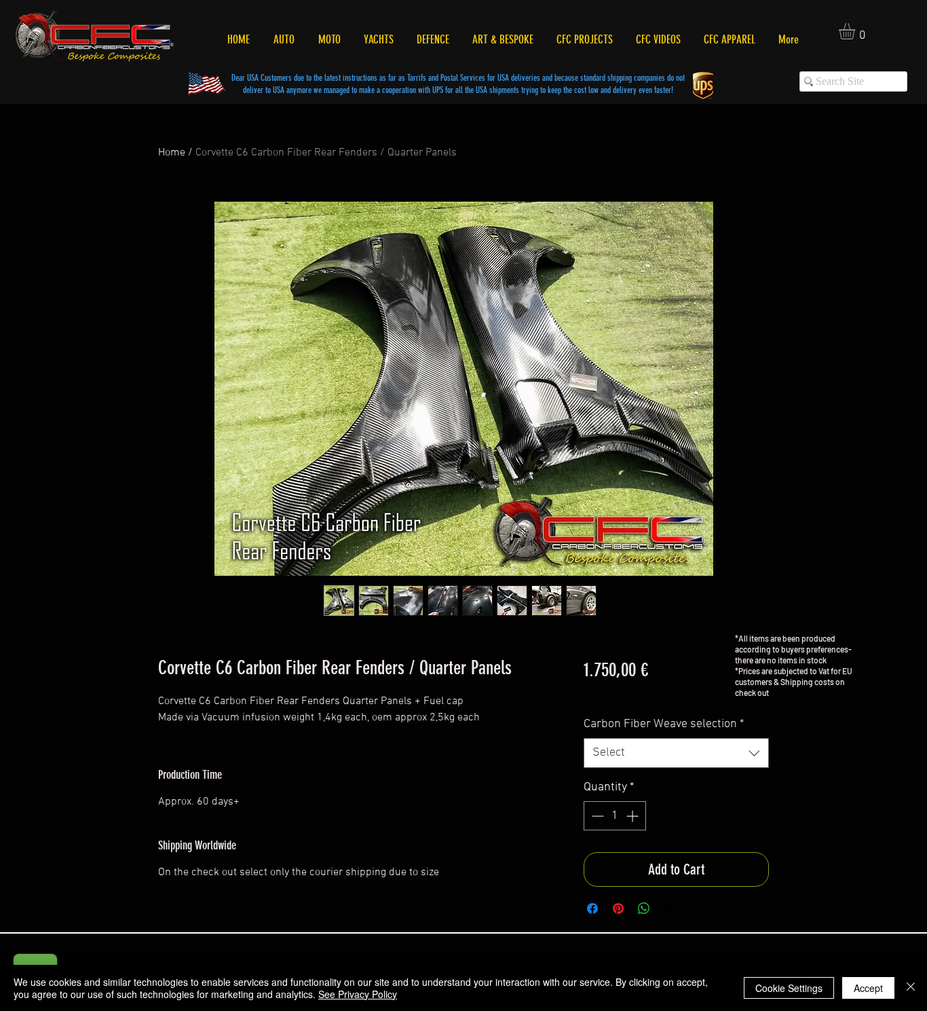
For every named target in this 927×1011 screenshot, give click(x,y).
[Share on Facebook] (592, 908)
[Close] (911, 988)
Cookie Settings (788, 988)
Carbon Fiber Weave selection (664, 724)
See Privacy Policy (357, 994)
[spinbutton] (615, 816)
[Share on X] (670, 908)
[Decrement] (596, 816)
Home (171, 153)
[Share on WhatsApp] (644, 908)
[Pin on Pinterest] (618, 908)
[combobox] (676, 752)
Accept (868, 988)
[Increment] (633, 816)
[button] (856, 31)
